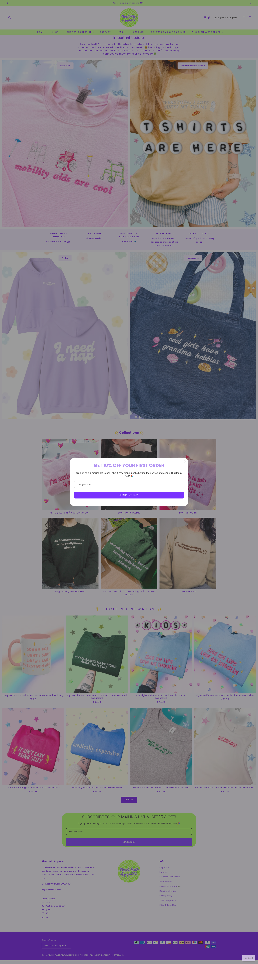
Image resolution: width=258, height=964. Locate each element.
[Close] (185, 461)
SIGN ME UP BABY (129, 495)
